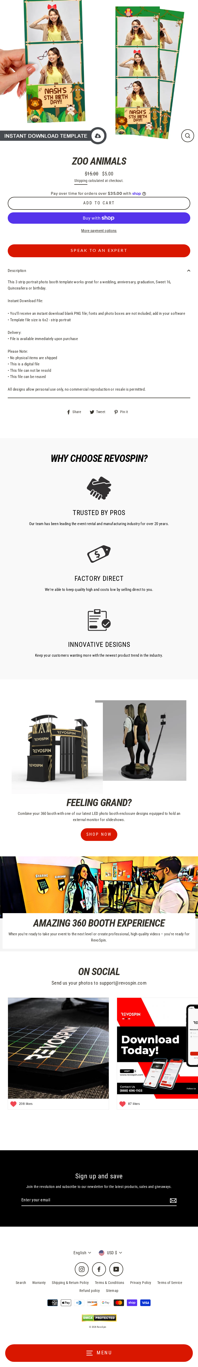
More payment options (99, 230)
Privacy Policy (140, 1283)
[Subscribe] (172, 1200)
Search (21, 1283)
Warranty (39, 1283)
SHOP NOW (99, 834)
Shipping (80, 181)
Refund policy (89, 1291)
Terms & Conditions (109, 1283)
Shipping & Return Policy (70, 1283)
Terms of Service (169, 1283)
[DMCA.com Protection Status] (99, 1317)
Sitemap (112, 1291)
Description (17, 270)
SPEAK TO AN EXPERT (99, 250)
